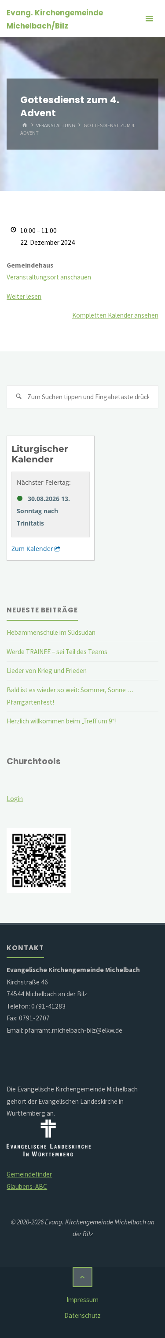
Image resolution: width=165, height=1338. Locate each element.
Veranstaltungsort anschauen (49, 277)
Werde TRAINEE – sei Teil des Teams (57, 652)
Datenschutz (82, 1315)
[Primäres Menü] (149, 18)
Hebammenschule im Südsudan (51, 632)
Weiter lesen (24, 296)
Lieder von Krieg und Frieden (47, 670)
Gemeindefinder (29, 1174)
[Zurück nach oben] (83, 1277)
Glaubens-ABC (27, 1186)
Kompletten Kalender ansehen (115, 315)
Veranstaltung (55, 125)
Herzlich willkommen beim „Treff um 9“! (62, 721)
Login (15, 798)
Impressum (82, 1299)
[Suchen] (18, 397)
